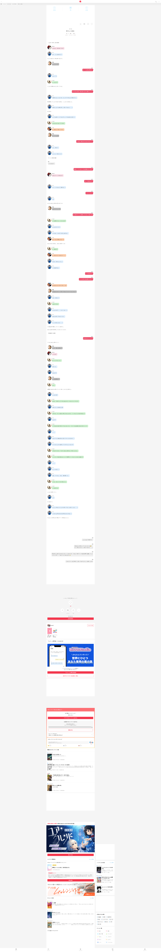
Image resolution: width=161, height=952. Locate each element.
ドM (110, 921)
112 (67, 33)
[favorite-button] (88, 24)
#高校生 (52, 823)
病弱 (103, 917)
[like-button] (91, 24)
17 (71, 33)
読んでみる (70, 854)
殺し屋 (99, 924)
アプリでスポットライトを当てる (70, 718)
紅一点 (111, 919)
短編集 (99, 917)
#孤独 (48, 823)
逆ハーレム (100, 921)
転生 (98, 919)
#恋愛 (55, 823)
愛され (106, 921)
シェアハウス (105, 919)
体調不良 (109, 917)
